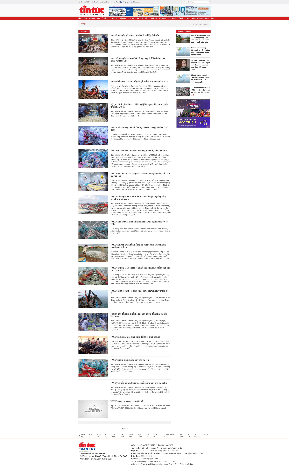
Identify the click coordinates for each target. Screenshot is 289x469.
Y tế (187, 18)
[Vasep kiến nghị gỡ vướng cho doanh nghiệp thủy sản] (93, 43)
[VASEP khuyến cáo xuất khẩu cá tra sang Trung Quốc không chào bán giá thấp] (93, 253)
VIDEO (213, 18)
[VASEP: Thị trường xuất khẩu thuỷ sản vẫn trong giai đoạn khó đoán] (93, 135)
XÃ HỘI (106, 18)
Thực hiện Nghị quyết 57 (200, 18)
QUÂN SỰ (154, 18)
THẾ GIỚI (92, 18)
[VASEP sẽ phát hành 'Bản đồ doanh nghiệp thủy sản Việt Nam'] (93, 158)
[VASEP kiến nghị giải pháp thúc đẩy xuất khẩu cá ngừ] (93, 345)
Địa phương (196, 436)
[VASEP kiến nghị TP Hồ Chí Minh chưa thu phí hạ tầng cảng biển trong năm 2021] (93, 205)
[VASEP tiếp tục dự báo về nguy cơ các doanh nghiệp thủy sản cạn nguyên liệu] (93, 181)
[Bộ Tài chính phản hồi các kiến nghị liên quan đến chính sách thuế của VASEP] (93, 112)
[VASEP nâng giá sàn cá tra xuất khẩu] (93, 409)
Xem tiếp (125, 429)
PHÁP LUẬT (114, 18)
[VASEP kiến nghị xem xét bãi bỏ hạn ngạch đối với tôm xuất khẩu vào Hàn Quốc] (93, 66)
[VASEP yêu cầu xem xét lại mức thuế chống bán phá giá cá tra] (93, 388)
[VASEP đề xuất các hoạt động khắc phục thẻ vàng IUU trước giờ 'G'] (93, 299)
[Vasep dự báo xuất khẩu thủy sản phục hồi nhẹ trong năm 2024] (93, 89)
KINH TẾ (100, 18)
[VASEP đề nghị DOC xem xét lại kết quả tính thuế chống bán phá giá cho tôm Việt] (93, 276)
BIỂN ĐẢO (181, 18)
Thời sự (84, 18)
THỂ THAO (139, 18)
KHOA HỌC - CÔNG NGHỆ (167, 18)
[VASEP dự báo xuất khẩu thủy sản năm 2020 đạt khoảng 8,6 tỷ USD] (93, 230)
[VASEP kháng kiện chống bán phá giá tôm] (93, 368)
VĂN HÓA (123, 18)
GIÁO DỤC (131, 18)
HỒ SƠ (147, 18)
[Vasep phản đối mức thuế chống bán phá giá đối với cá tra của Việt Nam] (93, 322)
